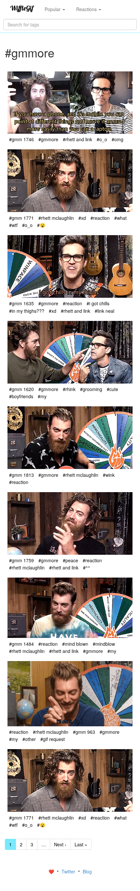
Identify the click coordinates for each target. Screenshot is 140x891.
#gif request (52, 739)
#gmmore (48, 139)
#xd (82, 218)
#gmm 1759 (21, 560)
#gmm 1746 (21, 139)
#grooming (91, 389)
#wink (109, 475)
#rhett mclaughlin (56, 218)
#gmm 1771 (21, 218)
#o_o (102, 139)
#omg (117, 139)
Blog (87, 871)
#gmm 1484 (21, 644)
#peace (70, 560)
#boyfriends (21, 396)
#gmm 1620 (21, 389)
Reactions (87, 9)
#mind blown (75, 644)
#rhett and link (77, 139)
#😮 (41, 225)
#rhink (69, 389)
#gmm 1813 (21, 475)
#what (120, 218)
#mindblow (104, 644)
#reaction (100, 218)
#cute (112, 389)
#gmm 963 (84, 732)
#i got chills (98, 303)
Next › (60, 844)
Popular (53, 9)
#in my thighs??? (26, 311)
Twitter (69, 871)
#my (42, 396)
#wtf (13, 225)
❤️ (52, 871)
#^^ (86, 567)
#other (29, 739)
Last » (81, 844)
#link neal (104, 311)
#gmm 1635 (21, 303)
